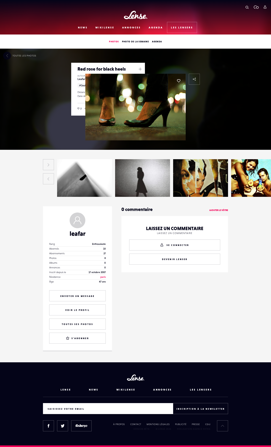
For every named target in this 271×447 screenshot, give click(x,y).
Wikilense (104, 27)
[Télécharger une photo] (256, 7)
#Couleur (84, 85)
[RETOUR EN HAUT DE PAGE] (222, 425)
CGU (207, 424)
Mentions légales (158, 424)
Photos (114, 41)
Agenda (156, 27)
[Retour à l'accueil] (135, 15)
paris (103, 276)
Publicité (181, 424)
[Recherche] (247, 7)
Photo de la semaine (135, 41)
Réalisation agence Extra (193, 429)
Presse (196, 424)
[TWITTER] (62, 425)
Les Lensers (182, 27)
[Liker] (178, 80)
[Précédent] (48, 178)
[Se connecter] (264, 7)
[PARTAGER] (194, 79)
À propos (119, 424)
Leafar (81, 79)
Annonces (131, 27)
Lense (66, 389)
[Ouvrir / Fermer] (140, 69)
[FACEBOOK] (48, 425)
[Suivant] (48, 164)
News (83, 27)
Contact (135, 424)
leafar (77, 233)
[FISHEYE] (81, 425)
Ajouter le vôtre (218, 210)
